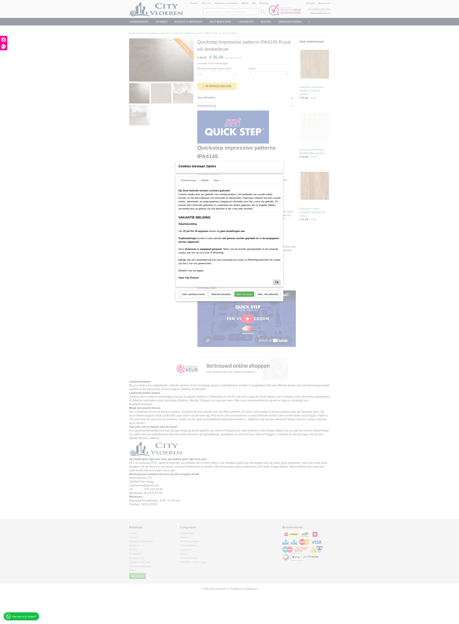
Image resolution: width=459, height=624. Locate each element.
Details (205, 180)
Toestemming (188, 180)
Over (216, 180)
